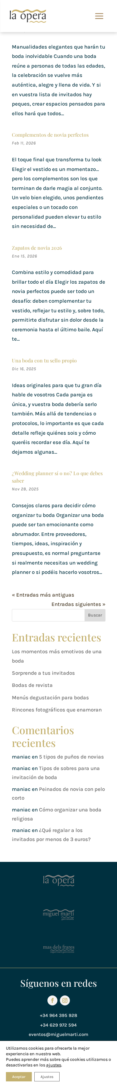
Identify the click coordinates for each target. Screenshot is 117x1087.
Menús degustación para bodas (50, 697)
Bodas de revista (32, 685)
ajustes (53, 1065)
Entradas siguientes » (78, 604)
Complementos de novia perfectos (50, 134)
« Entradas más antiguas (43, 595)
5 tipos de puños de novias (71, 757)
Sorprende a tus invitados (43, 673)
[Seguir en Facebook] (52, 1000)
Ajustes (47, 1077)
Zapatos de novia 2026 (37, 247)
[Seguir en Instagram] (65, 1000)
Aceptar (19, 1077)
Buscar (95, 615)
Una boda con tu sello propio (44, 360)
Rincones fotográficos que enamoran (57, 710)
